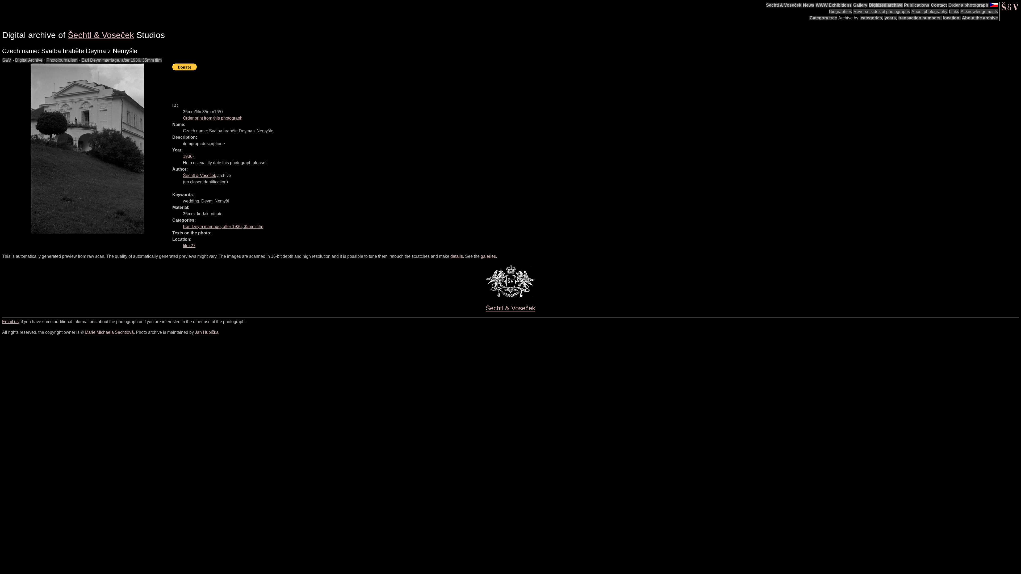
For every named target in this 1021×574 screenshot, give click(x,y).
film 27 (189, 245)
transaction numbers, (920, 18)
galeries (488, 256)
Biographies (840, 11)
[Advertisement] (269, 84)
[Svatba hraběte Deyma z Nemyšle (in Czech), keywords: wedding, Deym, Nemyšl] (87, 149)
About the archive (980, 18)
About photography (929, 11)
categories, (872, 18)
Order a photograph (968, 5)
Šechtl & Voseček (783, 5)
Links (954, 11)
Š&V (6, 60)
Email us (10, 321)
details (456, 256)
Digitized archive (885, 5)
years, (891, 18)
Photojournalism (62, 60)
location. (951, 18)
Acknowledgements (979, 11)
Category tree (823, 18)
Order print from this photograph (212, 118)
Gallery (860, 5)
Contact (939, 5)
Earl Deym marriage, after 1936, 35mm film (121, 60)
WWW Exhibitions (834, 5)
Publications (916, 5)
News (808, 5)
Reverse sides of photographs (881, 11)
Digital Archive (29, 60)
